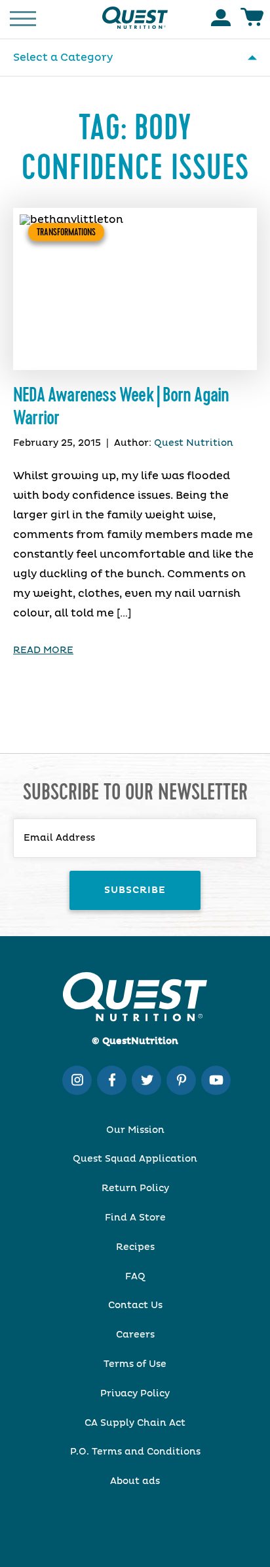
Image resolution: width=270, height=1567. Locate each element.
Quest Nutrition (193, 443)
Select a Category (63, 57)
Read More (43, 650)
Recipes (135, 1247)
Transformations (66, 232)
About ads (135, 1481)
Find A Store (135, 1217)
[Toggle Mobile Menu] (23, 17)
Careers (135, 1335)
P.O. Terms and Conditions (135, 1452)
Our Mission (135, 1130)
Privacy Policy (135, 1393)
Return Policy (135, 1188)
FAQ (135, 1276)
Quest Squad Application (135, 1159)
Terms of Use (135, 1364)
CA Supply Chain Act (135, 1423)
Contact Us (135, 1305)
